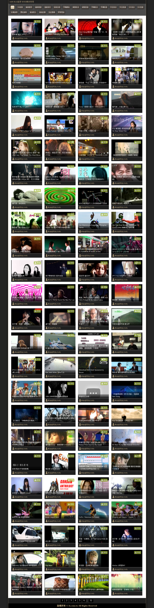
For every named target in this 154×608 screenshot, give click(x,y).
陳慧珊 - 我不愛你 (19, 227)
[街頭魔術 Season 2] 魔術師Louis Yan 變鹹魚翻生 (26, 588)
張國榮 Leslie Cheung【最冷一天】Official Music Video (58, 57)
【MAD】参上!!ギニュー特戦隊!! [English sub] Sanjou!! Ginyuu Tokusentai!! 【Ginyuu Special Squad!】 (126, 516)
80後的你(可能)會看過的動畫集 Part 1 (26, 396)
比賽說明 (14, 12)
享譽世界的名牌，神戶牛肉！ (90, 421)
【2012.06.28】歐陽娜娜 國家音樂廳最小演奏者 (126, 467)
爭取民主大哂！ (85, 396)
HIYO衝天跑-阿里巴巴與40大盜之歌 (58, 83)
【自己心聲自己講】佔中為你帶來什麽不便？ (93, 323)
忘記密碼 (52, 12)
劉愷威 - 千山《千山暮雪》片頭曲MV (93, 83)
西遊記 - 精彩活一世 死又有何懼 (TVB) (58, 154)
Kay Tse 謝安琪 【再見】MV (122, 421)
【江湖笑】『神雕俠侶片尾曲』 (24, 421)
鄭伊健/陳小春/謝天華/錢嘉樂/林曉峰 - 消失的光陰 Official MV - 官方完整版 (26, 178)
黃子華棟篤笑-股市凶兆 (54, 276)
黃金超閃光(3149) (20, 38)
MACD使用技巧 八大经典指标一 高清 (93, 203)
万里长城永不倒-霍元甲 (121, 324)
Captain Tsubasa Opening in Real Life (58, 131)
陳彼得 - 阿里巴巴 (119, 300)
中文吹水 (113, 7)
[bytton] (12, 7)
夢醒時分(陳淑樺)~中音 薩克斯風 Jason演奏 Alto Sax (126, 492)
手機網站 (66, 7)
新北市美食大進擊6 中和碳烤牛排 (57, 590)
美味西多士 (116, 58)
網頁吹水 (76, 7)
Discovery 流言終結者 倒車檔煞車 (24, 565)
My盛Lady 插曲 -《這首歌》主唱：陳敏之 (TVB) (26, 299)
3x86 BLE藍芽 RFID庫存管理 (21, 2)
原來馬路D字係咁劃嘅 (20, 469)
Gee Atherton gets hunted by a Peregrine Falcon (92, 226)
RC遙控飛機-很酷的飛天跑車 (56, 348)
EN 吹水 (132, 7)
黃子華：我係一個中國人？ (22, 324)
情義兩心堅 (116, 83)
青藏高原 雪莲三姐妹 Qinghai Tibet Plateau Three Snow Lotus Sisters (91, 443)
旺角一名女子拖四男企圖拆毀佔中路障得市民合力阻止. (26, 443)
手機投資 (104, 7)
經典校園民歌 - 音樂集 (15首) (123, 590)
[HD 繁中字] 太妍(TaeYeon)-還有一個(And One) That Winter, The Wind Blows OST (26, 154)
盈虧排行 (48, 7)
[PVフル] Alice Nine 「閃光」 (123, 276)
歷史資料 (24, 12)
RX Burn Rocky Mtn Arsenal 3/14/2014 (125, 445)
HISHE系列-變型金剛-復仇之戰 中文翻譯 (59, 419)
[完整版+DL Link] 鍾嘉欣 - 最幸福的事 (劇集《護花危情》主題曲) (93, 347)
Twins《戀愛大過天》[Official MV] (91, 107)
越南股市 (29, 7)
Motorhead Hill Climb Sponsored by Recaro (91, 371)
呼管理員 (61, 12)
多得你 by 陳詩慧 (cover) (21, 493)
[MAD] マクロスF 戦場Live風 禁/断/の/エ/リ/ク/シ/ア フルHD (126, 250)
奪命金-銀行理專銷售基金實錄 (123, 372)
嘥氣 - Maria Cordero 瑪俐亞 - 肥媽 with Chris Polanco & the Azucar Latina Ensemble (93, 299)
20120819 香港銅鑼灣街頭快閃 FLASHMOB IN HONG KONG (90, 250)
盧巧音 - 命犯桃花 (19, 203)
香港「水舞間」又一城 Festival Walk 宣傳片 (93, 540)
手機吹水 (95, 7)
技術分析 (57, 7)
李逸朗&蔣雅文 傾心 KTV (55, 252)
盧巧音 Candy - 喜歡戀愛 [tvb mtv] (58, 445)
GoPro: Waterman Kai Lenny (89, 517)
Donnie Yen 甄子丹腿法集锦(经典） (58, 227)
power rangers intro (52, 517)
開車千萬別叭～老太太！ (121, 203)
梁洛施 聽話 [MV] (18, 34)
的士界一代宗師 (51, 541)
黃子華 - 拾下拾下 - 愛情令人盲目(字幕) (126, 540)
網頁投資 (85, 7)
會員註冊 (42, 12)
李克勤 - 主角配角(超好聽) (89, 565)
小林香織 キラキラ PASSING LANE (93, 155)
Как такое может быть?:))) (54, 372)
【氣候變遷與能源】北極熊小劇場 (125, 155)
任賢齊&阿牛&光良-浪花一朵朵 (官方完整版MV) (93, 492)
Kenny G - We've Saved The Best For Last (60, 300)
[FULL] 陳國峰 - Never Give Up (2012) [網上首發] (26, 371)
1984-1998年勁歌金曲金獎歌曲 (56, 396)
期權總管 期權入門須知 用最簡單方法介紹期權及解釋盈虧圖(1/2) (93, 467)
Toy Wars (48, 565)
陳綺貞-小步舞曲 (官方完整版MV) (91, 179)
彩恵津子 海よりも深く (20, 107)
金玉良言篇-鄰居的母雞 (21, 517)
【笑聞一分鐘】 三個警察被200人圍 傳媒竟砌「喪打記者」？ (126, 33)
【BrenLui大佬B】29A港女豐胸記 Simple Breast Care (57, 178)
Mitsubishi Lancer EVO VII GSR (23, 541)
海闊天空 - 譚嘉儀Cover (54, 107)
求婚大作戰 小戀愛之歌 (87, 131)
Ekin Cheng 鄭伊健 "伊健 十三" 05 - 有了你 (93, 33)
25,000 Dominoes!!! (52, 203)
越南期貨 (38, 7)
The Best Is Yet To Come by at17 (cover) (26, 131)
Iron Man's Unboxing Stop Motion (57, 34)
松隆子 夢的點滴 (18, 276)
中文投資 (123, 7)
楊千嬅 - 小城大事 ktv (120, 107)
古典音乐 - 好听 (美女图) (21, 252)
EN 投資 (140, 7)
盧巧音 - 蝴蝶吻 (51, 324)
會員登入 (33, 12)
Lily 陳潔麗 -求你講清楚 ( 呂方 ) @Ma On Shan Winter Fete (126, 130)
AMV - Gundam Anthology (54, 493)
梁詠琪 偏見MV (84, 276)
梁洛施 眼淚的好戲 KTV (88, 58)
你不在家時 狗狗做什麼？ (21, 348)
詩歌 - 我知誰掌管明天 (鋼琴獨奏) (91, 590)
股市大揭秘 (16, 83)
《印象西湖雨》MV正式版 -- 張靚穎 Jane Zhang (125, 395)
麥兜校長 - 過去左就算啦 (21, 58)
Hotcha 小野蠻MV (118, 565)
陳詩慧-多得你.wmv (52, 469)
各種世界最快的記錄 (119, 348)
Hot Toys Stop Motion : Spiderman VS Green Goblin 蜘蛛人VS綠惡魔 (125, 226)
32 (91, 600)
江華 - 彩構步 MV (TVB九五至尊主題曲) (126, 178)
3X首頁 (20, 7)
